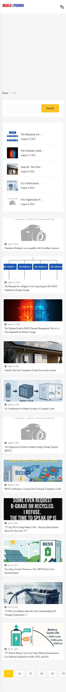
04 (41, 673)
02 (19, 673)
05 (52, 673)
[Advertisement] (33, 56)
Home (5, 93)
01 (8, 673)
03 (30, 673)
